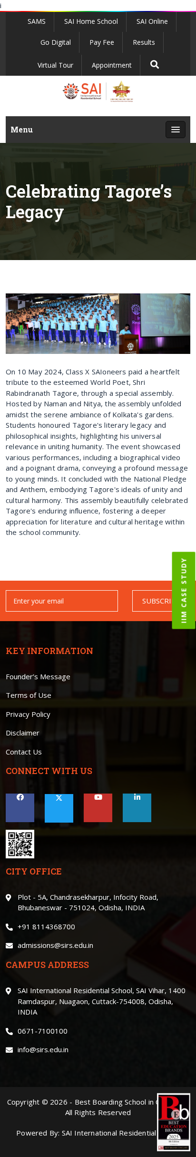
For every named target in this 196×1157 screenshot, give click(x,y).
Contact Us (24, 751)
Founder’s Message (38, 676)
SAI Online (152, 21)
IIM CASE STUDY (183, 590)
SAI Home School (91, 21)
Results (144, 42)
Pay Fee (101, 42)
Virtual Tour (55, 65)
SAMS (37, 21)
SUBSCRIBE (161, 600)
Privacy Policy (28, 714)
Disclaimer (22, 732)
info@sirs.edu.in (43, 1049)
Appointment (112, 65)
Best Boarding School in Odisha (127, 1102)
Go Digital (55, 42)
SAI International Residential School (121, 1132)
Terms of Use (28, 695)
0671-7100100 (43, 1031)
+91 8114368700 (46, 926)
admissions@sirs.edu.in (55, 945)
